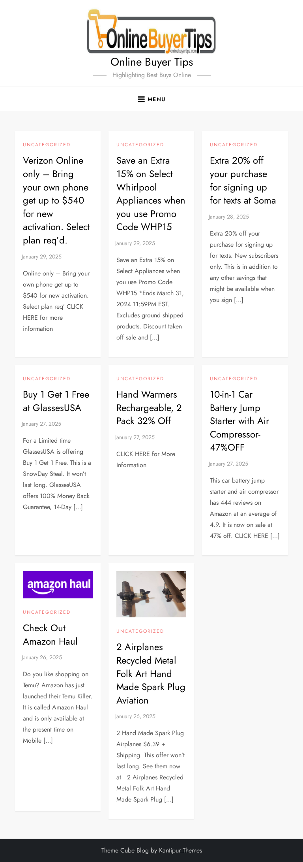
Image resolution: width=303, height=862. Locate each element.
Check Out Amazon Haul (50, 634)
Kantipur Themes (180, 850)
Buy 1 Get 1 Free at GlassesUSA (56, 401)
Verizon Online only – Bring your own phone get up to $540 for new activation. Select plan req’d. (56, 200)
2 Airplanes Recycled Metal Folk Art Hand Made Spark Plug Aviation (150, 673)
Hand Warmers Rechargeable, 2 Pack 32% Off (149, 407)
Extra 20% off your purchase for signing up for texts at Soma (243, 180)
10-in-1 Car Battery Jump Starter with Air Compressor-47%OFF (239, 420)
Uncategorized (47, 145)
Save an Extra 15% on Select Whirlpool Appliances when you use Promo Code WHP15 (150, 193)
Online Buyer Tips (151, 62)
